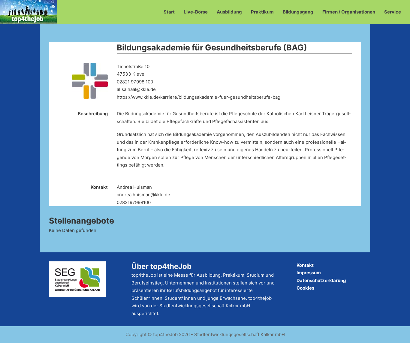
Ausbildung (229, 12)
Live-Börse (196, 12)
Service (392, 12)
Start (169, 12)
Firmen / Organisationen (348, 12)
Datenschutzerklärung (321, 280)
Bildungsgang (298, 12)
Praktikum (262, 12)
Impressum (309, 272)
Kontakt (305, 265)
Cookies (305, 288)
